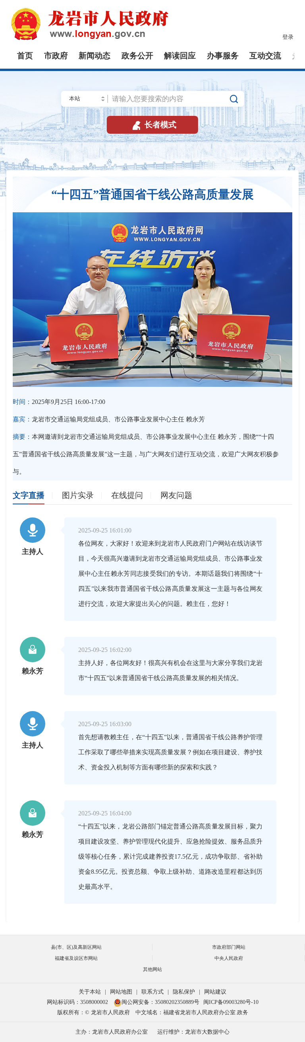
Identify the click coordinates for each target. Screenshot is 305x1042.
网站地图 (121, 992)
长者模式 (153, 125)
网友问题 (176, 495)
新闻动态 (94, 55)
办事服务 (223, 55)
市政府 (56, 55)
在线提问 (127, 495)
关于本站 (90, 992)
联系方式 (152, 992)
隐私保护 (184, 992)
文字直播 (28, 495)
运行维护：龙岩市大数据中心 (193, 1032)
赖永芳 (32, 671)
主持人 (32, 552)
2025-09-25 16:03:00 (104, 724)
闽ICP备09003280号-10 (231, 1002)
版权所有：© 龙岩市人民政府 (93, 1012)
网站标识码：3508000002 (78, 1002)
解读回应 (180, 55)
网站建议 (215, 992)
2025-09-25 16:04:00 (104, 813)
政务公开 (137, 55)
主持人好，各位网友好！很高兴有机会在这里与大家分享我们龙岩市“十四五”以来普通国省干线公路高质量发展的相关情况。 (170, 670)
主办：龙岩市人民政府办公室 (111, 1032)
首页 (25, 55)
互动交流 (265, 55)
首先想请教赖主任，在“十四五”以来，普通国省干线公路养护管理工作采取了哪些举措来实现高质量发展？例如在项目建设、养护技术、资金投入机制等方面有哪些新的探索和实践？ (170, 752)
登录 (287, 37)
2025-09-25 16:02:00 (104, 649)
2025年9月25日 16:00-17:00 (59, 401)
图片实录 (78, 495)
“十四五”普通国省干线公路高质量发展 (152, 194)
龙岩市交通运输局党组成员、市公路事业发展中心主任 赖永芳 (109, 419)
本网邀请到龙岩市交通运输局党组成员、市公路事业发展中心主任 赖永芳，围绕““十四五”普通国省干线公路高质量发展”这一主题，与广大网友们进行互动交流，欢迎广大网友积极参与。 (146, 454)
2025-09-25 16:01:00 (104, 530)
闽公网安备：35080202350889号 (160, 1002)
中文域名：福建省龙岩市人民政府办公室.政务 (191, 1012)
